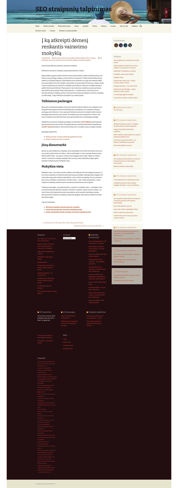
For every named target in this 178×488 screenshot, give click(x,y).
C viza (44, 368)
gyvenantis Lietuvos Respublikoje (45, 389)
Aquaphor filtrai (118, 77)
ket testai (52, 60)
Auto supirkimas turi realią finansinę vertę (126, 180)
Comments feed (68, 345)
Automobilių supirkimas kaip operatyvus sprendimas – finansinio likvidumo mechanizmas (126, 233)
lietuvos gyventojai (41, 450)
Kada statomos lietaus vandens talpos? (126, 98)
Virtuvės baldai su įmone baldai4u (89, 225)
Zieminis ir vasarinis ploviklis (68, 31)
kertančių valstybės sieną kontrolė (45, 415)
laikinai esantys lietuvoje (43, 422)
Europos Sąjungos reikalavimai (44, 374)
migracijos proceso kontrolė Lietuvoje (45, 467)
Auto (55, 58)
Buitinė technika (48, 26)
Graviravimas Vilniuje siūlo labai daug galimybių (62, 222)
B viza (41, 368)
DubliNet (48, 368)
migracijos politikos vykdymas (44, 465)
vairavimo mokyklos (84, 60)
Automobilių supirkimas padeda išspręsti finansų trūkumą (94, 323)
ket (100, 58)
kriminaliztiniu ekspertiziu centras (45, 420)
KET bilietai (86, 122)
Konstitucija (40, 418)
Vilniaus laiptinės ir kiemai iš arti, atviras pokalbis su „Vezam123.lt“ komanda (45, 246)
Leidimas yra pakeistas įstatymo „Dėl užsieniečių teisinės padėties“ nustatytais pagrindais (46, 437)
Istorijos (113, 26)
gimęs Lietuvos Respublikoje (44, 387)
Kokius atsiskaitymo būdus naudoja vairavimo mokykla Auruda (68, 212)
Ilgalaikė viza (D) (41, 392)
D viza (45, 370)
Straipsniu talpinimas (97, 312)
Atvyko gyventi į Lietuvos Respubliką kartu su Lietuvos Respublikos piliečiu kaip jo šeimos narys (46, 364)
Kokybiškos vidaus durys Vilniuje (124, 74)
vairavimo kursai (61, 60)
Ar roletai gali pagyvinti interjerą (123, 94)
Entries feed (67, 342)
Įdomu (77, 26)
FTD (55, 379)
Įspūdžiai (85, 26)
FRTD (53, 379)
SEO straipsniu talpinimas (126, 120)
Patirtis (94, 26)
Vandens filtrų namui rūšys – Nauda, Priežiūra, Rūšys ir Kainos (46, 267)
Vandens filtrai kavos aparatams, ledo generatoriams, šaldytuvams (97, 269)
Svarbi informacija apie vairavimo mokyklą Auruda (64, 209)
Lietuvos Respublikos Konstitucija (45, 452)
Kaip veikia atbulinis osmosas (123, 145)
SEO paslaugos (122, 271)
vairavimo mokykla (72, 60)
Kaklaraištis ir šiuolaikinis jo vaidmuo (125, 71)
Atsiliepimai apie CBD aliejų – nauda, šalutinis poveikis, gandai (46, 280)
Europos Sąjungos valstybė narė (44, 379)
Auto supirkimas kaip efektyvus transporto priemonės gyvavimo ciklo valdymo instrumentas (127, 161)
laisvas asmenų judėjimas (43, 424)
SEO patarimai (45, 312)
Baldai (37, 26)
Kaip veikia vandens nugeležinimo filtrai (126, 209)
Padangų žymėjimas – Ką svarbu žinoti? (125, 86)
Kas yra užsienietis (41, 409)
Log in (65, 339)
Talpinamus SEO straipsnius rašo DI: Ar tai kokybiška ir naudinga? (69, 323)
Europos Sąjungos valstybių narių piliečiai (47, 376)
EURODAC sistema (41, 372)
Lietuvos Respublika (51, 450)
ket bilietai (45, 60)
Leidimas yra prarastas (42, 444)
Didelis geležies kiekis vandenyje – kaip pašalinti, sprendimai (97, 261)
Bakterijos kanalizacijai (94, 236)
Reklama (104, 26)
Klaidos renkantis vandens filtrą (123, 166)
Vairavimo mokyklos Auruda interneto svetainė (62, 207)
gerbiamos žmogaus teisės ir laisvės (45, 385)
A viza (38, 368)
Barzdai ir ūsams (40, 31)
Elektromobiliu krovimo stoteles (57, 139)
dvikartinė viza (40, 370)
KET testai (48, 127)
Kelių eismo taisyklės (68, 58)
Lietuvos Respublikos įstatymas (44, 454)
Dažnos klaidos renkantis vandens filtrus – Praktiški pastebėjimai (96, 249)
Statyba (52, 31)
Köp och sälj (124, 26)
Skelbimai (135, 26)
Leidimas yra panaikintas (43, 441)
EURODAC (49, 370)
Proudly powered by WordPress (45, 484)
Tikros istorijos (91, 58)
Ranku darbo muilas (64, 26)
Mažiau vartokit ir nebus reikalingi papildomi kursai (64, 137)
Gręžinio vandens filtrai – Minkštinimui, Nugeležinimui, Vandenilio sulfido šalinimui (97, 277)
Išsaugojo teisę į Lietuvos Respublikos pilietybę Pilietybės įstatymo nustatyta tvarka (46, 405)
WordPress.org (67, 348)
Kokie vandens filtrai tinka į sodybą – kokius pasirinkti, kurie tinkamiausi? (97, 295)
